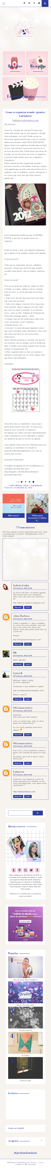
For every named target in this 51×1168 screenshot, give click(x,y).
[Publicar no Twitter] (21, 482)
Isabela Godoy (21, 585)
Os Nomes (25, 1055)
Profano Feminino (16, 1162)
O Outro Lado (25, 1081)
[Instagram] (28, 3)
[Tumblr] (14, 870)
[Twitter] (37, 3)
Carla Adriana (15, 485)
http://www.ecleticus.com (24, 792)
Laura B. (18, 673)
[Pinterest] (23, 3)
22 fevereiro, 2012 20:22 (22, 676)
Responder (18, 607)
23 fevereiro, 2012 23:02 (22, 775)
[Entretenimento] (25, 100)
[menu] (4, 3)
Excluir (28, 607)
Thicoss (32, 1164)
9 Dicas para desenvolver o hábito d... (37, 518)
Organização (36, 485)
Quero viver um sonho (25, 1005)
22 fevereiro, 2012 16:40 (22, 655)
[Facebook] (33, 3)
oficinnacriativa (23, 707)
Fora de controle (25, 1030)
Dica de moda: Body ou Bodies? (25, 980)
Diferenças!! (13, 515)
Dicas (26, 485)
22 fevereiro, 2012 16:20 (22, 619)
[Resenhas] (37, 75)
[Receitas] (14, 75)
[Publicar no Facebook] (25, 482)
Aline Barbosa (21, 615)
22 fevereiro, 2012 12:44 (22, 588)
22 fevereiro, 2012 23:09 (22, 746)
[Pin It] (29, 482)
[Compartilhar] (33, 482)
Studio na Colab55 (16, 1128)
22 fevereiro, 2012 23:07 (22, 711)
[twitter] (31, 870)
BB (15, 652)
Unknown (18, 771)
